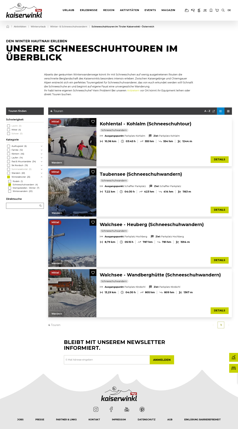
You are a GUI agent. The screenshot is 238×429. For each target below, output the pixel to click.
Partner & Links (66, 419)
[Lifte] (199, 10)
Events (150, 10)
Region (108, 10)
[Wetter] (187, 10)
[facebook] (111, 409)
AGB (169, 419)
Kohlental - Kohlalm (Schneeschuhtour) (145, 123)
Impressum (119, 419)
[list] (221, 111)
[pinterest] (142, 409)
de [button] (229, 10)
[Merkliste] (211, 10)
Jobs (20, 419)
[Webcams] (193, 10)
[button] (223, 10)
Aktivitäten (129, 10)
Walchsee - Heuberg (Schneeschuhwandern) (152, 224)
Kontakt (94, 419)
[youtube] (126, 409)
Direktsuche (14, 199)
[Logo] (24, 10)
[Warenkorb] (217, 10)
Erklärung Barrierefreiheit (202, 419)
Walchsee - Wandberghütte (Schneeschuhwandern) (160, 275)
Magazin (168, 10)
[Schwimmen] (205, 10)
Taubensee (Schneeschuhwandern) (141, 174)
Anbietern (133, 90)
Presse (39, 419)
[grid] (228, 111)
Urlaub (68, 10)
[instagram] (96, 409)
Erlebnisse (89, 10)
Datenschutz (146, 419)
